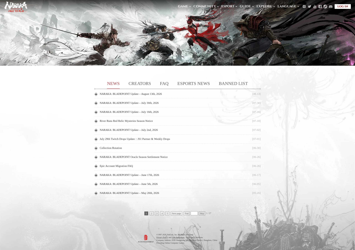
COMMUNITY (204, 6)
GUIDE (245, 6)
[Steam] (325, 6)
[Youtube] (315, 6)
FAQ (164, 83)
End (186, 213)
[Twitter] (309, 6)
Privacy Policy (162, 237)
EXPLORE (264, 6)
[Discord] (331, 6)
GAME (183, 6)
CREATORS (140, 83)
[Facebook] (320, 6)
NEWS (113, 83)
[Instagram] (304, 6)
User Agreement (178, 237)
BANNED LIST (233, 83)
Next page (176, 213)
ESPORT (227, 6)
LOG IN (342, 6)
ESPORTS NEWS (193, 83)
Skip (202, 213)
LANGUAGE (286, 6)
